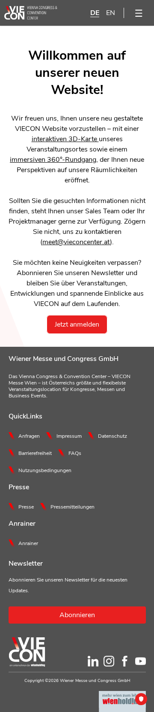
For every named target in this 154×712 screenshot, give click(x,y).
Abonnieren (77, 615)
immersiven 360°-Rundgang (53, 159)
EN (110, 13)
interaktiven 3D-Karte (65, 139)
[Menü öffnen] (139, 13)
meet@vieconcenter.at (76, 242)
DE (94, 13)
